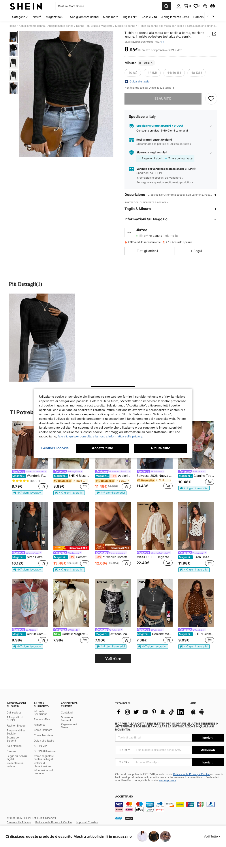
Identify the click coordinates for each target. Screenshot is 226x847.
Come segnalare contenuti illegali (44, 758)
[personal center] (178, 6)
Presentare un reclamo (15, 765)
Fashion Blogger (16, 725)
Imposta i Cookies (87, 822)
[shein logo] (26, 6)
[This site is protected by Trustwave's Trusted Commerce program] (118, 818)
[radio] (132, 72)
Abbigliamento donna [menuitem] (84, 17)
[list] (150, 712)
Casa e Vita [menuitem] (149, 17)
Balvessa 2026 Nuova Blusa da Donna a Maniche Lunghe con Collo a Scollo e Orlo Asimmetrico (155, 475)
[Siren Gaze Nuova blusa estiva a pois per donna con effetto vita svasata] (196, 526)
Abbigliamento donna (32, 25)
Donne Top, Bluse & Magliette (94, 25)
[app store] (193, 713)
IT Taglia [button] (144, 62)
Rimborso (39, 724)
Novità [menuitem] (37, 17)
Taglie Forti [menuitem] (129, 17)
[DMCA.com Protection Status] (129, 818)
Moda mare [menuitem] (110, 17)
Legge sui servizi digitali (17, 758)
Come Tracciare (43, 735)
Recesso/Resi (42, 719)
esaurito (162, 98)
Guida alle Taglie (44, 740)
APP (193, 703)
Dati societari (14, 712)
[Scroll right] (213, 16)
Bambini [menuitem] (198, 17)
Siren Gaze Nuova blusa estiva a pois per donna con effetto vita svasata (196, 557)
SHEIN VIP (40, 746)
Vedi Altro (113, 658)
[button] (205, 6)
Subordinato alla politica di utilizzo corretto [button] (162, 143)
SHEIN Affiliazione (45, 751)
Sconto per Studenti (13, 739)
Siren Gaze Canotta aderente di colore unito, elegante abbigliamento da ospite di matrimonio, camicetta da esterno (30, 557)
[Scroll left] (207, 16)
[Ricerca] (166, 6)
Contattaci (67, 712)
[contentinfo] (169, 807)
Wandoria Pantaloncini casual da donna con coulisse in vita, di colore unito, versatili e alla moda (30, 475)
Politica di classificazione (42, 765)
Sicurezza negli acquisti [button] (151, 152)
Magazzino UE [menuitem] (55, 17)
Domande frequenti (67, 719)
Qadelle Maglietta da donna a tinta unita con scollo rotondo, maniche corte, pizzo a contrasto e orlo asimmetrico (71, 634)
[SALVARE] (211, 99)
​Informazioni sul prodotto (43, 772)
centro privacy (167, 780)
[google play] (202, 713)
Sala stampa (14, 746)
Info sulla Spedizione (40, 713)
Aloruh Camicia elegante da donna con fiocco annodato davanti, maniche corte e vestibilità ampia (30, 634)
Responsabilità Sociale (16, 732)
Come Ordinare (43, 730)
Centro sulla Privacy (19, 822)
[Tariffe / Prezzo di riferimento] (139, 50)
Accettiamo (124, 796)
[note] (27, 492)
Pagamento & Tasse (69, 726)
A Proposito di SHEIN (15, 719)
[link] (187, 6)
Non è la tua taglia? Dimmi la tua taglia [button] (148, 87)
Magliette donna (125, 25)
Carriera (12, 751)
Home (12, 25)
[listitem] (29, 458)
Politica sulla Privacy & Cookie (191, 774)
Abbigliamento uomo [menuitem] (175, 17)
